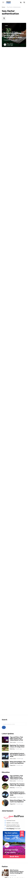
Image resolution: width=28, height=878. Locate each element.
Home (3, 7)
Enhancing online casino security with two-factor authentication (14, 35)
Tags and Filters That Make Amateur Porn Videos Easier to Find (16, 738)
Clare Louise (13, 742)
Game (6, 25)
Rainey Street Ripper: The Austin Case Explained (17, 762)
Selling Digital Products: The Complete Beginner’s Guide (17, 755)
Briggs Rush (12, 765)
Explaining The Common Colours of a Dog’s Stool (17, 746)
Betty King (12, 748)
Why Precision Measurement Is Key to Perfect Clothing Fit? (17, 871)
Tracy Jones (10, 43)
